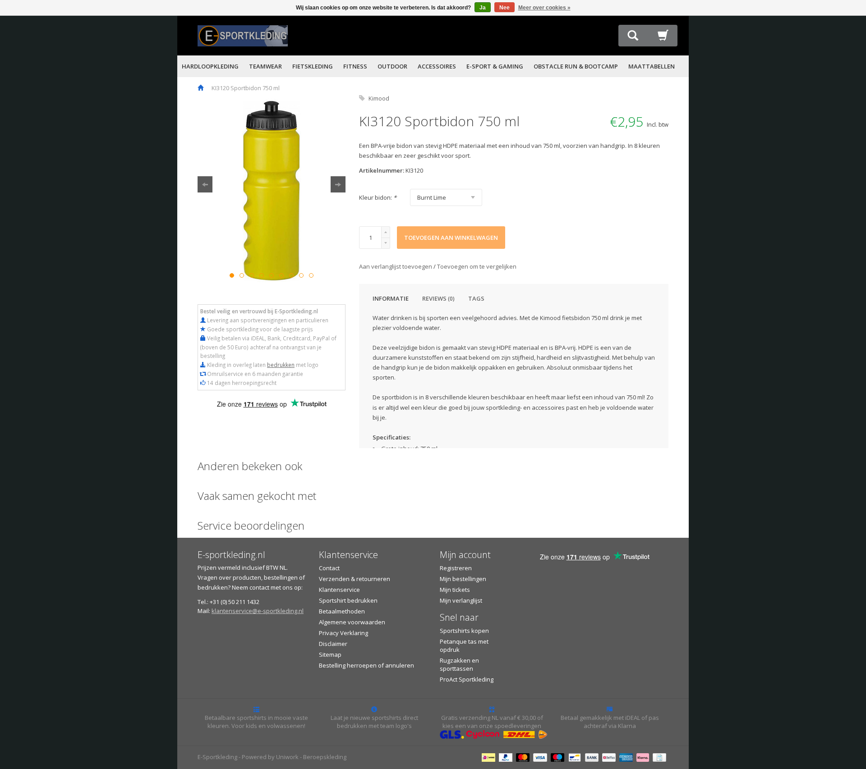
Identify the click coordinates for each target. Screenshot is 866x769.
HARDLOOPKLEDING (210, 66)
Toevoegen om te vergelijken (476, 266)
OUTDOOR (392, 66)
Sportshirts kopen (464, 631)
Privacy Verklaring (343, 633)
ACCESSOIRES (437, 66)
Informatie (391, 298)
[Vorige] (205, 184)
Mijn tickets (455, 590)
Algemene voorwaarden (352, 622)
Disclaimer (333, 644)
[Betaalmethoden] (489, 757)
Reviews (438, 298)
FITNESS (355, 66)
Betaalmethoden (342, 611)
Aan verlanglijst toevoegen (396, 266)
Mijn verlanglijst (461, 600)
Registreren (456, 568)
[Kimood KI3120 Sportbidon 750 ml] (271, 191)
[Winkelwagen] (663, 38)
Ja (482, 8)
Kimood (379, 98)
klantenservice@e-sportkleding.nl (258, 611)
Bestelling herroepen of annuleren (366, 665)
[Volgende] (338, 184)
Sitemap (330, 654)
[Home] (200, 88)
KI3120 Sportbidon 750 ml (246, 88)
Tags (476, 298)
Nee (504, 8)
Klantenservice (339, 590)
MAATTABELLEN (651, 66)
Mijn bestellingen (463, 579)
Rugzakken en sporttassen (459, 664)
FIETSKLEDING (312, 66)
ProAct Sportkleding (466, 679)
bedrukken (281, 364)
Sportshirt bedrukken (348, 600)
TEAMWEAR (265, 66)
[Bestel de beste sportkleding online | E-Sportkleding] (243, 35)
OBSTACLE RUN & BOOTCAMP (576, 66)
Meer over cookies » (544, 8)
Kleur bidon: (377, 197)
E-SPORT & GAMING (494, 66)
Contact (329, 568)
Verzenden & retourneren (354, 579)
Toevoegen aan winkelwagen (451, 237)
